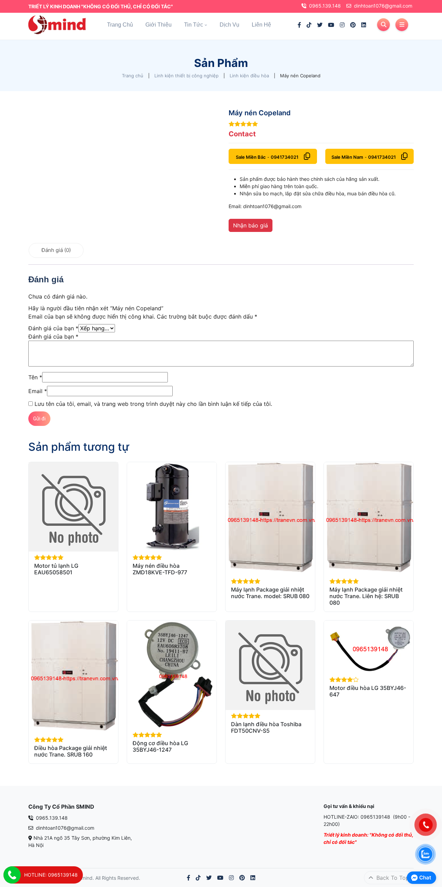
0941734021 (284, 157)
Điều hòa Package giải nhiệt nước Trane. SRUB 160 (70, 751)
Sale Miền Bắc (251, 157)
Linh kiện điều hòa (249, 75)
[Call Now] (12, 875)
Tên (35, 377)
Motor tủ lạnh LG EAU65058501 (56, 569)
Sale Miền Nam (347, 157)
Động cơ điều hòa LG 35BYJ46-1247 (160, 746)
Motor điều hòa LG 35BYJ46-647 (367, 691)
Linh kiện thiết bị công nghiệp (186, 75)
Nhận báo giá (250, 225)
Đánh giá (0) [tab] (56, 250)
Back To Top (392, 877)
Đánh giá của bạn (53, 328)
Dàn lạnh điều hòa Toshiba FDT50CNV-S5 (266, 727)
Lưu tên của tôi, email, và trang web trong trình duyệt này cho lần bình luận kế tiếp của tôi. (153, 403)
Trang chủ (120, 25)
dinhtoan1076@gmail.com (383, 6)
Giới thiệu (158, 25)
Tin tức (193, 25)
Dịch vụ (229, 25)
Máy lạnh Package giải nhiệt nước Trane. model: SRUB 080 (270, 593)
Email (37, 391)
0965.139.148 (325, 6)
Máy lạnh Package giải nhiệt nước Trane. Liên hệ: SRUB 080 (366, 596)
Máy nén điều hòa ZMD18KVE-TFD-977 (160, 569)
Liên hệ (261, 25)
